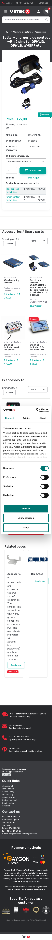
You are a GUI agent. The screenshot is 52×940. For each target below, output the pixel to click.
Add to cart (35, 170)
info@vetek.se (15, 834)
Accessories (40, 32)
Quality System (8, 797)
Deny (26, 527)
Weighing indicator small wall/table (11, 347)
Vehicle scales (10, 277)
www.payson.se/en (31, 881)
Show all (9, 244)
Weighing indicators (22, 32)
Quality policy (8, 803)
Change (6, 775)
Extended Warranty (19, 156)
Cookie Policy (8, 792)
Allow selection (26, 518)
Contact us (11, 812)
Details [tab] (26, 418)
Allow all (26, 508)
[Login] (38, 11)
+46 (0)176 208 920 (24, 3)
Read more (16, 665)
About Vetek (7, 786)
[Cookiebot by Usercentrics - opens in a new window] (37, 410)
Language (43, 3)
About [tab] (42, 418)
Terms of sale (8, 789)
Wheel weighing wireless (11, 281)
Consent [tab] (9, 418)
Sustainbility (8, 794)
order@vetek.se (30, 834)
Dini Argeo (33, 177)
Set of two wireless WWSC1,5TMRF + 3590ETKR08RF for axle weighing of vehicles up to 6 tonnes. (39, 287)
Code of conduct (9, 800)
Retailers (6, 806)
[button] (46, 910)
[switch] (44, 477)
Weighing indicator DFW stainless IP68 (37, 347)
